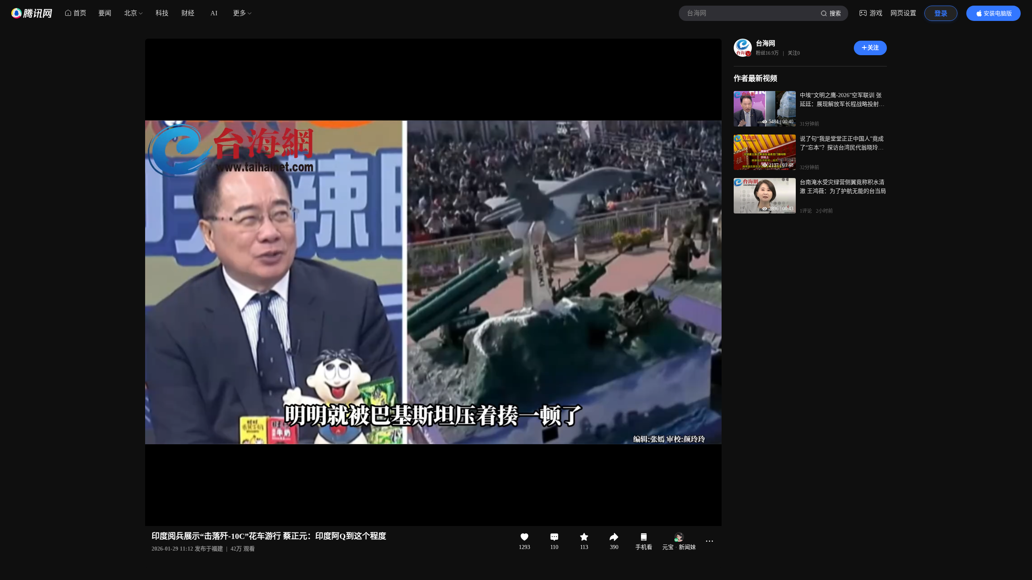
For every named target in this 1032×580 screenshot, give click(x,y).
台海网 (765, 43)
